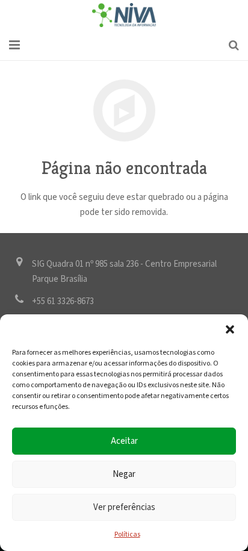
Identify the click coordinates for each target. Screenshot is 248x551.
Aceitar (124, 441)
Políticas (127, 534)
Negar (124, 474)
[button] (230, 329)
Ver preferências (124, 507)
